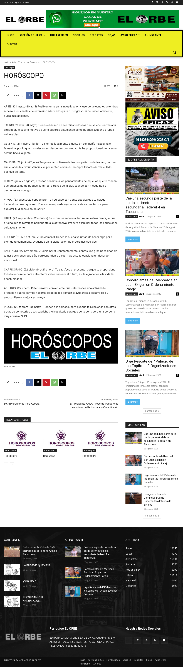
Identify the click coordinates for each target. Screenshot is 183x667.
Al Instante (132, 216)
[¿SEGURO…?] (12, 585)
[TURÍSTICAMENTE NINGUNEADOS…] (12, 601)
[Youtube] (177, 3)
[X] (167, 3)
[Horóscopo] (61, 439)
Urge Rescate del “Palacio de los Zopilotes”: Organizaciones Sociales (150, 365)
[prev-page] (6, 464)
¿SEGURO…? (29, 581)
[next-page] (12, 464)
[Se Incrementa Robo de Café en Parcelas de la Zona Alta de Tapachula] (12, 551)
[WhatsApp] (172, 3)
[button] (174, 52)
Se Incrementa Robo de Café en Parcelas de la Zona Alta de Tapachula (40, 551)
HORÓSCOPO (11, 456)
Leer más (133, 239)
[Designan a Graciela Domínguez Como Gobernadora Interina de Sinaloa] (133, 498)
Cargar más (151, 410)
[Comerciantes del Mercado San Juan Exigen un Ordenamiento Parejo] (152, 262)
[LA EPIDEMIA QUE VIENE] (12, 569)
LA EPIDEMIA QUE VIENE (36, 565)
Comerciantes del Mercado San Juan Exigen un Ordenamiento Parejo (151, 284)
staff (141, 216)
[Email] (62, 95)
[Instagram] (157, 3)
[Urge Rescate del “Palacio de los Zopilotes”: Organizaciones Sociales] (152, 343)
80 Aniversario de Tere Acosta (21, 403)
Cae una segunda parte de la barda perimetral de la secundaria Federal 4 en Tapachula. (148, 205)
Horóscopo (49, 456)
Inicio (6, 62)
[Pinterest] (162, 3)
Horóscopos (32, 62)
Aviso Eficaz (17, 62)
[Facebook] (152, 3)
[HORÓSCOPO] (22, 439)
